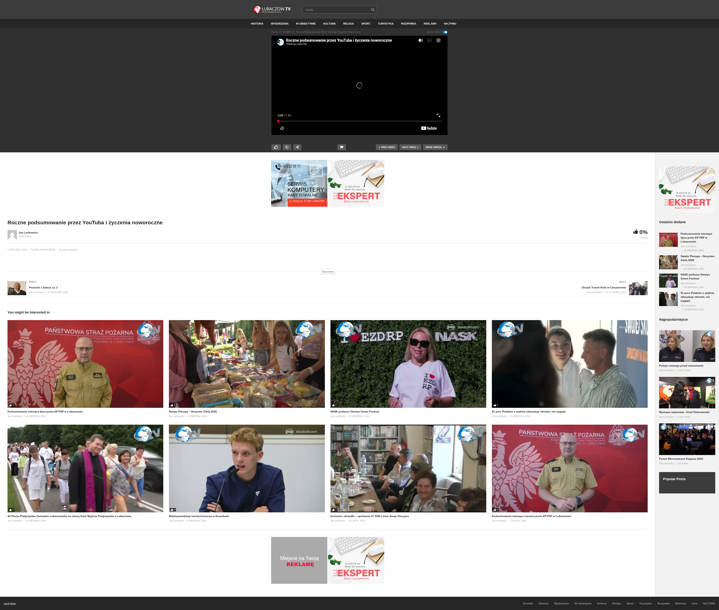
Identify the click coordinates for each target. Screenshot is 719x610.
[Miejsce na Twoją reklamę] (299, 582)
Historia (544, 603)
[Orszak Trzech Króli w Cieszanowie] (489, 292)
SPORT (365, 23)
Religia (616, 603)
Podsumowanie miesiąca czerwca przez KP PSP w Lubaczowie (531, 516)
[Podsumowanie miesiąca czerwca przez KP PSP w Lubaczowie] (570, 468)
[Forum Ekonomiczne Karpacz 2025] (687, 439)
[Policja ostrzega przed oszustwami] (687, 346)
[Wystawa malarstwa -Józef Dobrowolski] (687, 393)
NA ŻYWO (450, 23)
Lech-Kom (10, 603)
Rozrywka (663, 603)
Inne (694, 603)
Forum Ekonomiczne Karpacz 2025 (681, 458)
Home (274, 32)
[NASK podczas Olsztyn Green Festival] (408, 364)
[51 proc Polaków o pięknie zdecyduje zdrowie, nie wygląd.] (570, 364)
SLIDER (287, 32)
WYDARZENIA (280, 23)
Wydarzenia (561, 603)
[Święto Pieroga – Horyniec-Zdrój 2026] (247, 364)
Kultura (602, 603)
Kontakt (528, 603)
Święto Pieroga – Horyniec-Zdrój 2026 (193, 411)
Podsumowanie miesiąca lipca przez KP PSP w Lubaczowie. (45, 411)
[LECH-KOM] (299, 205)
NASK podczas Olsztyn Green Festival (354, 411)
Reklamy (680, 603)
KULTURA (329, 23)
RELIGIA (348, 23)
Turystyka (645, 603)
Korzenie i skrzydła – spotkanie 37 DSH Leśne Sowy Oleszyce (369, 516)
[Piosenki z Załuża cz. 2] (165, 292)
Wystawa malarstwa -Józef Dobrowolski (684, 412)
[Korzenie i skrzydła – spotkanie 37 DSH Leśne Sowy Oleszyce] (408, 468)
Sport (630, 603)
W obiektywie (583, 603)
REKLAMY (430, 23)
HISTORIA (257, 23)
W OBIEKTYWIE (306, 23)
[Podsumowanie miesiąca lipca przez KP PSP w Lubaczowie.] (85, 364)
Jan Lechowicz (28, 232)
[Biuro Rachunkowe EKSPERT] (356, 205)
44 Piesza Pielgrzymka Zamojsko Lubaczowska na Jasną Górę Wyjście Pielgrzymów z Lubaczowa (69, 516)
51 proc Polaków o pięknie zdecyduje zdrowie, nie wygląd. (529, 411)
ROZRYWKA (408, 23)
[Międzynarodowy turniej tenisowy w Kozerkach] (247, 468)
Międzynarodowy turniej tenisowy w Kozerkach (199, 516)
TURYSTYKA (386, 23)
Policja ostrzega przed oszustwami (681, 365)
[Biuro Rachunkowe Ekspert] (687, 212)
